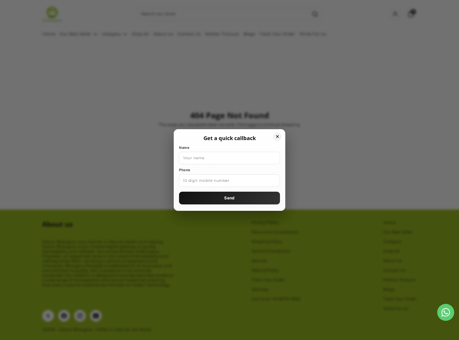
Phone (184, 170)
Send (229, 197)
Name (184, 147)
